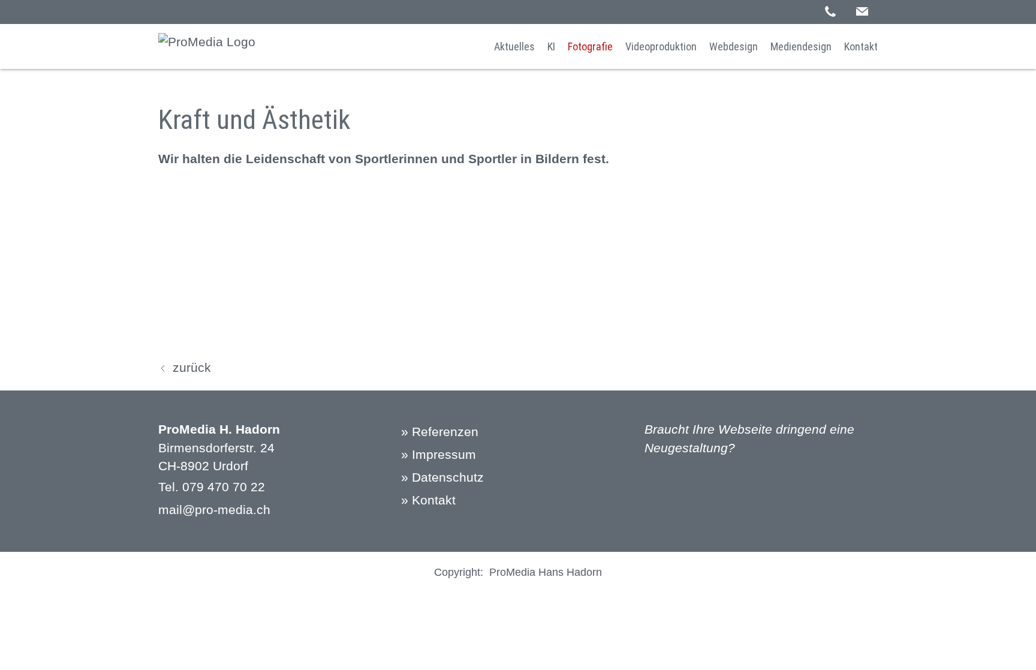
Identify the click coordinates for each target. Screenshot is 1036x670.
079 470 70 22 (223, 487)
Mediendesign (801, 46)
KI (551, 46)
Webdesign (733, 46)
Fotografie (590, 46)
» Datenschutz (442, 477)
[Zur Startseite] (206, 46)
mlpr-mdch (214, 509)
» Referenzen (439, 431)
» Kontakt (428, 500)
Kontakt (861, 46)
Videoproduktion (661, 46)
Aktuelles (514, 46)
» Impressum (438, 454)
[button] (862, 11)
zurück (192, 367)
